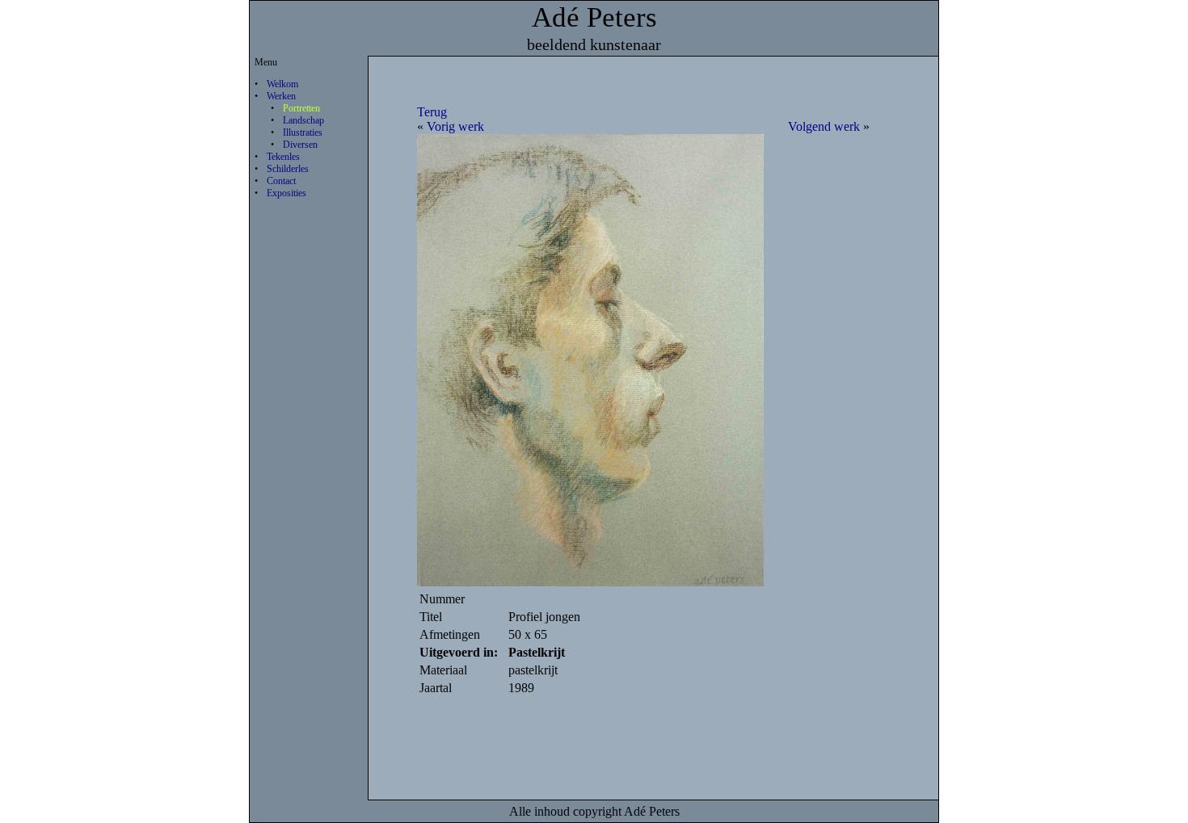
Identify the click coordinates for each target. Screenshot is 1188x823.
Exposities (286, 193)
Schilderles (288, 168)
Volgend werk (824, 126)
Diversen (300, 144)
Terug (432, 112)
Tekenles (283, 156)
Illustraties (302, 132)
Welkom (282, 84)
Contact (281, 181)
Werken (281, 96)
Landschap (303, 120)
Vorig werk (455, 126)
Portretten (301, 108)
